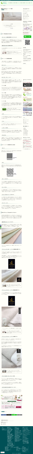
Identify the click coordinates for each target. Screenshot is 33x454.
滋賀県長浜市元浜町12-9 (28, 143)
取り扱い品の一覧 (6, 450)
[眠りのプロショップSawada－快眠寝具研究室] (4, 2)
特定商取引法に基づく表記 (25, 450)
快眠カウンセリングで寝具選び (10, 444)
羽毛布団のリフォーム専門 (25, 92)
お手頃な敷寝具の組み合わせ (25, 441)
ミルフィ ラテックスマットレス (26, 433)
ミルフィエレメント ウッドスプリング (26, 432)
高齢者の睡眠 (8, 432)
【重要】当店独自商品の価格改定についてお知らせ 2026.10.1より (27, 50)
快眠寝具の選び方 (9, 438)
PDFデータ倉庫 (17, 450)
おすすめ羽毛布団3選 (17, 429)
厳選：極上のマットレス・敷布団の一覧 (26, 430)
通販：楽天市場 (24, 122)
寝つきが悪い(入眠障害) (9, 434)
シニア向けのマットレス (9, 442)
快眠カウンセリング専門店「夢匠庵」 (27, 82)
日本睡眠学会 (24, 128)
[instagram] (29, 0)
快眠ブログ (17, 447)
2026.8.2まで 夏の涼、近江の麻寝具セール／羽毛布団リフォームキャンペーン (27, 52)
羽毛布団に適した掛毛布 (17, 440)
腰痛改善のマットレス (9, 441)
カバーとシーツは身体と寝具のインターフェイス (10, 26)
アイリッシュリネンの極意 (25, 102)
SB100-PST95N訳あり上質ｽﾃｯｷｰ (18, 432)
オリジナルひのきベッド (25, 439)
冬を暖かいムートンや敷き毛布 (26, 443)
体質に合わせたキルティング (17, 438)
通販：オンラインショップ (26, 119)
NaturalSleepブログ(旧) (25, 123)
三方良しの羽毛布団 (17, 435)
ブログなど (17, 446)
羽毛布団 (16, 427)
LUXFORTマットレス (25, 437)
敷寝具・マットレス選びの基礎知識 (26, 55)
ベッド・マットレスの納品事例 (26, 442)
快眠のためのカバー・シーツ (7, 449)
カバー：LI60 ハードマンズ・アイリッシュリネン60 (13, 370)
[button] (3, 414)
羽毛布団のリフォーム (17, 441)
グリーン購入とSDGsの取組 (25, 449)
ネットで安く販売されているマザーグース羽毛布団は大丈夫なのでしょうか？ (27, 60)
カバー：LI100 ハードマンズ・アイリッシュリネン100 (13, 284)
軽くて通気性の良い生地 (17, 437)
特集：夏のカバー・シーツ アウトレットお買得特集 (27, 54)
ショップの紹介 (24, 447)
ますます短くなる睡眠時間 (10, 429)
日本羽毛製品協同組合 (25, 133)
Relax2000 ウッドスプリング (26, 431)
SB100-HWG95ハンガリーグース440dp (18, 433)
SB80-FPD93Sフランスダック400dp (18, 434)
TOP (2, 427)
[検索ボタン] (31, 3)
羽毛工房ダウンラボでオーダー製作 (18, 439)
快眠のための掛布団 (7, 447)
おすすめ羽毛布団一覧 (17, 428)
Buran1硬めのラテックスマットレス (26, 434)
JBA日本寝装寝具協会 (25, 132)
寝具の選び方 (3, 9)
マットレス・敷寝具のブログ (19, 448)
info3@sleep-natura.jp (28, 146)
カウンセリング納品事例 (13, 447)
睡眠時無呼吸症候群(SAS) (9, 436)
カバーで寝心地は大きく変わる (8, 25)
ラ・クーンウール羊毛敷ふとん (26, 438)
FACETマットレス (24, 436)
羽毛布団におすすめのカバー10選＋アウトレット (12, 51)
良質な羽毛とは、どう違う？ (17, 436)
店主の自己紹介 (23, 451)
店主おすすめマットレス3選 (25, 440)
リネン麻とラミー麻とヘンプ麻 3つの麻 (11, 108)
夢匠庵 (23, 142)
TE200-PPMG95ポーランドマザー (18, 431)
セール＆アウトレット (4, 428)
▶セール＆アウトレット (25, 17)
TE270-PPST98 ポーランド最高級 (18, 430)
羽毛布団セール (3, 429)
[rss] (31, 0)
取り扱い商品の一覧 (25, 13)
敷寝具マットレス (24, 427)
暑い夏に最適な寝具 (9, 440)
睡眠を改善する (8, 427)
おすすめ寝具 (6, 446)
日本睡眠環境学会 (25, 129)
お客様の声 (12, 446)
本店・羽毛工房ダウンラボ (25, 140)
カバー (6, 411)
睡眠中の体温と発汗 (9, 431)
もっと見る (11, 28)
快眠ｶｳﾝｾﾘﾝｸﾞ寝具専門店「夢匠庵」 (10, 445)
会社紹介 (23, 446)
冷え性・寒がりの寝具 (9, 439)
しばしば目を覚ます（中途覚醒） (10, 435)
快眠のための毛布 (6, 448)
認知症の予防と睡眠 (9, 437)
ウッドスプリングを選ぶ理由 (25, 429)
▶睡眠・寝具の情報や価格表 (26, 16)
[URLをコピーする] (19, 414)
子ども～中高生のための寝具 (10, 443)
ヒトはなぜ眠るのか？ (9, 428)
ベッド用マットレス (25, 428)
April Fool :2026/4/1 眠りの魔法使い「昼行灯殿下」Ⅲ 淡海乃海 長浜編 (27, 58)
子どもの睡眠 (8, 433)
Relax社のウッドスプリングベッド (26, 87)
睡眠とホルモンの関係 (9, 430)
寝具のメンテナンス (18, 449)
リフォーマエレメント (25, 435)
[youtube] (30, 0)
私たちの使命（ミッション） (25, 448)
